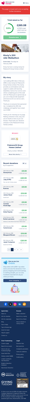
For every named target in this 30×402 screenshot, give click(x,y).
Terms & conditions (21, 351)
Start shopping (14, 280)
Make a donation (20, 313)
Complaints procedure (22, 349)
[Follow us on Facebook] (5, 305)
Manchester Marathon (7, 367)
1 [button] (13, 249)
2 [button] (14, 249)
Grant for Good (5, 330)
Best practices (20, 346)
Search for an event (6, 346)
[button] (15, 139)
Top (25, 163)
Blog (2, 321)
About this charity (14, 154)
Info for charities (5, 316)
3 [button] (17, 249)
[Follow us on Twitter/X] (10, 305)
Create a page (5, 343)
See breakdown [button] (21, 32)
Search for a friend (21, 319)
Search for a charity (21, 316)
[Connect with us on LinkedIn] (19, 305)
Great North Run (5, 353)
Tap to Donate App (6, 327)
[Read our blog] (24, 305)
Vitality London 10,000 (7, 356)
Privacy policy (20, 354)
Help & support (5, 332)
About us (3, 313)
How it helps (4, 324)
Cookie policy (20, 357)
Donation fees (20, 343)
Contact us (4, 335)
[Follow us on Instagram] (15, 305)
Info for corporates (6, 319)
